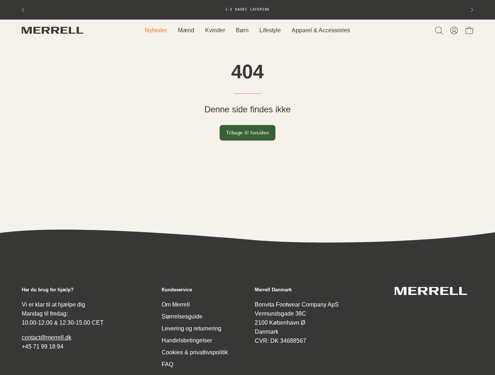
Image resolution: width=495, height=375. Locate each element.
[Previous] (23, 10)
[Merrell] (52, 30)
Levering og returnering (191, 328)
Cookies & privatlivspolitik (195, 352)
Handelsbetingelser (187, 340)
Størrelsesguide (182, 316)
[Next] (472, 10)
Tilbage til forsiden (247, 133)
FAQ (167, 364)
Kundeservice (177, 289)
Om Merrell (176, 304)
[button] (438, 30)
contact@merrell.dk (46, 337)
